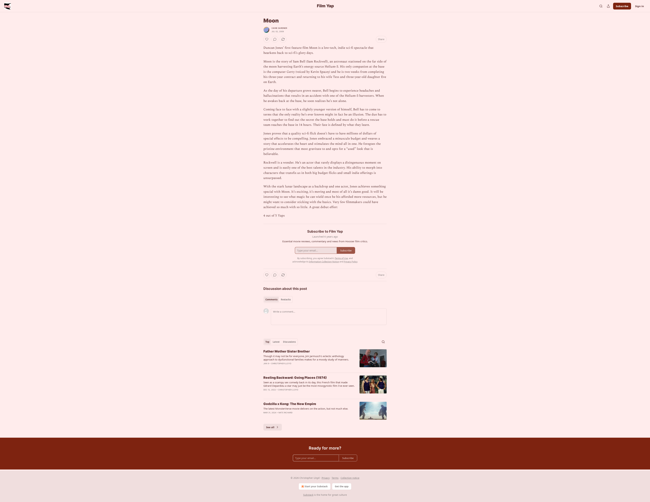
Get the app (342, 486)
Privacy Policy (350, 261)
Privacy (326, 477)
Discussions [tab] (289, 341)
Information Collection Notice (324, 261)
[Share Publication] (608, 6)
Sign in (639, 6)
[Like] (266, 39)
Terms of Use (341, 258)
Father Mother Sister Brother (286, 351)
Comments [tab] (271, 299)
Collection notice (350, 477)
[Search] (601, 6)
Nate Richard (285, 412)
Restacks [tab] (286, 299)
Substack (308, 494)
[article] (325, 359)
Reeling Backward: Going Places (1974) (295, 378)
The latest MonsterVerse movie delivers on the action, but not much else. (305, 408)
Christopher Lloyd (281, 363)
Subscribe (622, 6)
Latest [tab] (276, 341)
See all (270, 427)
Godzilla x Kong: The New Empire (289, 404)
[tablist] (278, 299)
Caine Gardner (279, 28)
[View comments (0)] (275, 39)
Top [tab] (267, 341)
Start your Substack (316, 486)
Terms (335, 477)
